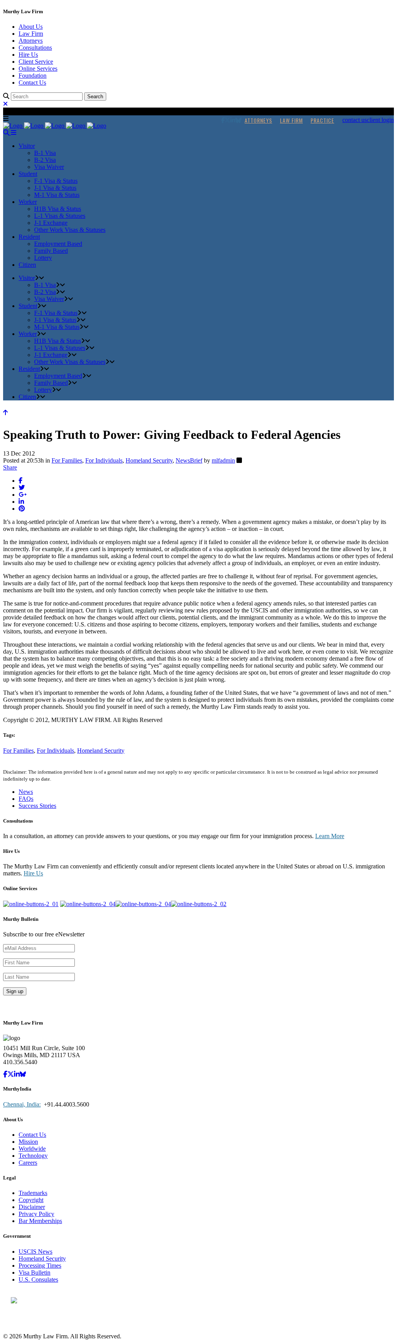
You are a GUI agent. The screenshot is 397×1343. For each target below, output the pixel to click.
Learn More (329, 836)
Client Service (36, 61)
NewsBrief (189, 460)
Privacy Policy (36, 1214)
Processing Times (40, 1265)
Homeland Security (149, 460)
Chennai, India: (22, 1104)
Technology (33, 1155)
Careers (28, 1162)
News (26, 791)
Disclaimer (32, 1207)
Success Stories (37, 805)
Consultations (35, 47)
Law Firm (31, 33)
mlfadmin (223, 460)
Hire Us (28, 54)
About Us (31, 26)
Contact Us (32, 82)
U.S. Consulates (38, 1279)
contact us (354, 120)
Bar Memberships (40, 1221)
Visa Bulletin (34, 1272)
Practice (322, 120)
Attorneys (31, 40)
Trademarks (33, 1193)
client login (380, 120)
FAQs (26, 798)
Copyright (31, 1200)
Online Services (38, 68)
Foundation (33, 75)
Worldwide (32, 1148)
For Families (67, 460)
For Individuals (104, 460)
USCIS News (35, 1251)
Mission (28, 1141)
